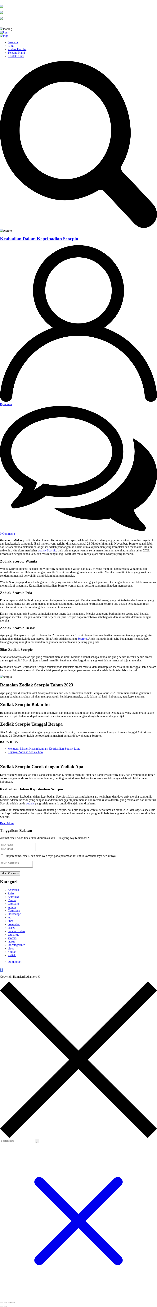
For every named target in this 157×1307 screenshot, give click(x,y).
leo (9, 917)
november (14, 924)
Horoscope (14, 914)
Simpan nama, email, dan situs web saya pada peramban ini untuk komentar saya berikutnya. (60, 856)
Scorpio (82, 638)
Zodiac (12, 951)
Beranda (13, 42)
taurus (11, 941)
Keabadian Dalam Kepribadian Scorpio (39, 238)
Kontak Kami (16, 56)
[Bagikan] (9, 1302)
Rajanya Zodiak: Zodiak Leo (25, 752)
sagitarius (13, 934)
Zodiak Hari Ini (17, 49)
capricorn (13, 903)
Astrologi (13, 896)
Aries (11, 893)
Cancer (12, 900)
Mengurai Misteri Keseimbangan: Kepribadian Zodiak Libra (44, 748)
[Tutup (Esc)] (13, 1302)
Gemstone (14, 910)
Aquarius (13, 890)
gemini (12, 907)
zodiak (30, 803)
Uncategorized (16, 945)
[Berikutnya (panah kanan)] (5, 1306)
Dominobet (14, 961)
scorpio (12, 938)
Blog (11, 45)
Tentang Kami (16, 52)
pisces (11, 927)
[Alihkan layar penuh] (5, 1302)
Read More (7, 823)
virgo (11, 948)
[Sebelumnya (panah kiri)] (1, 1306)
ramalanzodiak (16, 931)
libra (10, 920)
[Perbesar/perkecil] (1, 1302)
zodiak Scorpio (47, 550)
